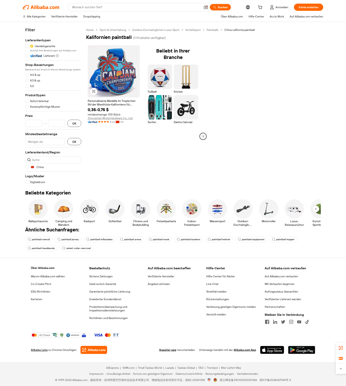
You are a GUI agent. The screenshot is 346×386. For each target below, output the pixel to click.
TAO (200, 367)
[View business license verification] (209, 380)
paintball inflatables (101, 239)
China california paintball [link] (239, 29)
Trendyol (212, 367)
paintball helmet (221, 239)
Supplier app (167, 350)
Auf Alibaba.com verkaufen (281, 276)
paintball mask (161, 239)
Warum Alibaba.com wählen (48, 276)
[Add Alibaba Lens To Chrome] (93, 350)
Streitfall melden (216, 291)
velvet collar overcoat (78, 248)
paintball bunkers (190, 239)
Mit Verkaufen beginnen (280, 284)
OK (74, 123)
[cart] (261, 7)
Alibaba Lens (39, 350)
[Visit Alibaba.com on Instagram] (291, 321)
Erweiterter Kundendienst (105, 299)
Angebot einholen (159, 284)
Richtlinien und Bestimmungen (108, 318)
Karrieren (36, 299)
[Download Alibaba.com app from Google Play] (301, 350)
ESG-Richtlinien (40, 291)
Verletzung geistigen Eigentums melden (231, 306)
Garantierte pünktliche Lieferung (109, 291)
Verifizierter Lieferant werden (283, 299)
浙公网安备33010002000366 (238, 380)
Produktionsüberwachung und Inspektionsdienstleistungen (108, 308)
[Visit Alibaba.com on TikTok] (307, 321)
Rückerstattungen (217, 299)
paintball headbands (43, 248)
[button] (205, 7)
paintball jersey (70, 239)
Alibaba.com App (245, 350)
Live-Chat (212, 284)
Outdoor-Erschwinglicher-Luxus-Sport (155, 29)
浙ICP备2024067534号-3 (275, 380)
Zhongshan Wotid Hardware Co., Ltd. (110, 118)
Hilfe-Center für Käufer (220, 276)
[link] (341, 348)
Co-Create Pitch (41, 284)
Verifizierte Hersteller (161, 276)
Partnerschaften (275, 306)
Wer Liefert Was (231, 367)
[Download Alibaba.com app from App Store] (272, 350)
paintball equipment (253, 239)
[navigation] (53, 106)
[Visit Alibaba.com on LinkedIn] (275, 321)
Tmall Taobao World (150, 367)
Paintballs (212, 29)
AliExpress (112, 367)
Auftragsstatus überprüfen (281, 291)
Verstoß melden (216, 314)
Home (90, 29)
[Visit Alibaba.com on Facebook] (267, 321)
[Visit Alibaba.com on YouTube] (299, 321)
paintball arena (132, 239)
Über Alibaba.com (42, 267)
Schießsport (193, 29)
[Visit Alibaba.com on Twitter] (283, 321)
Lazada (169, 367)
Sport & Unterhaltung (113, 29)
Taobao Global (186, 367)
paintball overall (41, 239)
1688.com (128, 367)
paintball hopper (285, 239)
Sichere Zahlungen (101, 276)
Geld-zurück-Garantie (102, 284)
